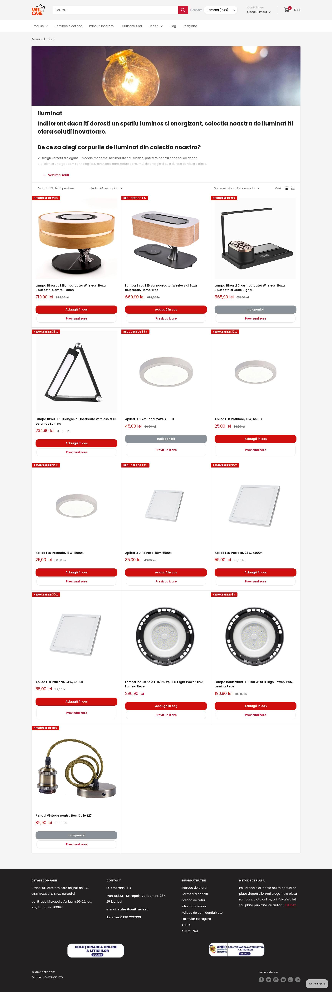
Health (154, 26)
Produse (38, 26)
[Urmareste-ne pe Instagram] (276, 979)
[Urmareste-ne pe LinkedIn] (297, 979)
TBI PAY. (291, 905)
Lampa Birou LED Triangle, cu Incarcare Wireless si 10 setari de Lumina (76, 421)
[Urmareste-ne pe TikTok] (290, 979)
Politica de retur (193, 900)
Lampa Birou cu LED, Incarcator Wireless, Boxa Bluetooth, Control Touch (71, 287)
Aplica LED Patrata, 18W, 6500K (148, 553)
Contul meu (257, 12)
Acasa (36, 39)
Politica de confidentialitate (202, 912)
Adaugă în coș (77, 309)
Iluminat (49, 39)
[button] (286, 9)
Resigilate (190, 26)
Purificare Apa (131, 26)
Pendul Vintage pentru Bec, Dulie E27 (64, 816)
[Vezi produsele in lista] (293, 188)
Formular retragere (196, 919)
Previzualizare (76, 318)
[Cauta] (183, 10)
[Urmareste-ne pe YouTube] (283, 979)
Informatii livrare (193, 906)
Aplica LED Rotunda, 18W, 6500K (238, 419)
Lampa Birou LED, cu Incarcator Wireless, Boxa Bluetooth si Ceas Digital (250, 287)
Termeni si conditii (194, 894)
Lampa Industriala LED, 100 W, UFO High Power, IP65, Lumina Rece (254, 684)
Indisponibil (255, 309)
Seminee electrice (68, 26)
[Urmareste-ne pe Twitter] (268, 979)
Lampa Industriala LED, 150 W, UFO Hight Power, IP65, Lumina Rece (164, 684)
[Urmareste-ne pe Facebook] (261, 979)
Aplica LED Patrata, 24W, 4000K (239, 553)
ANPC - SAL (189, 931)
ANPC (185, 925)
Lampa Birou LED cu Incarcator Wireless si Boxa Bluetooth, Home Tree (161, 287)
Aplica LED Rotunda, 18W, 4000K (60, 553)
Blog (172, 26)
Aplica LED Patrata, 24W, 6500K (59, 682)
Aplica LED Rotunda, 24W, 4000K (149, 419)
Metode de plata (194, 887)
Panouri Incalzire (101, 26)
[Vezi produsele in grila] (286, 188)
